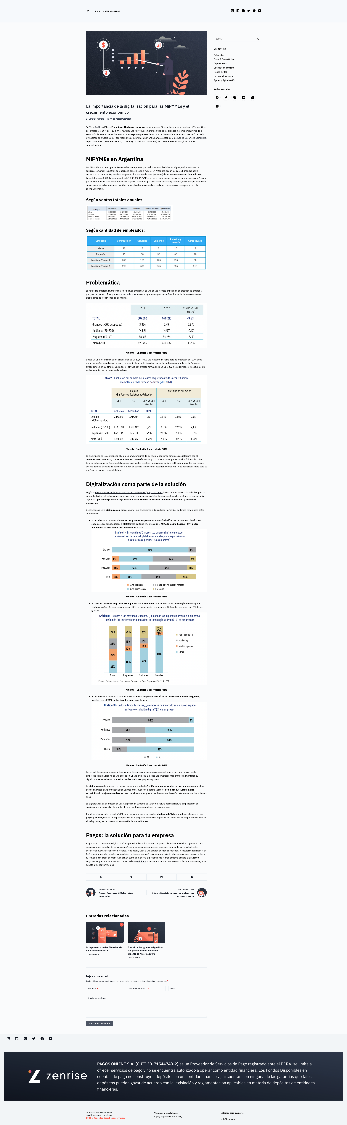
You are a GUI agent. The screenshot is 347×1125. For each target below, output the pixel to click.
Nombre (93, 988)
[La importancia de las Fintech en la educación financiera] (105, 932)
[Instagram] (243, 10)
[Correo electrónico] (191, 877)
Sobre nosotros (111, 11)
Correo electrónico (139, 988)
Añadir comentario (97, 998)
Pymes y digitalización (120, 119)
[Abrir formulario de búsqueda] (87, 11)
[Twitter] (248, 10)
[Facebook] (254, 10)
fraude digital (220, 72)
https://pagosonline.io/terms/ (167, 1116)
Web (172, 988)
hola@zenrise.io (228, 1119)
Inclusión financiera (223, 76)
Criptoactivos (220, 63)
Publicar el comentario (99, 1023)
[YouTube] (259, 10)
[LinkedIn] (238, 10)
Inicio (97, 11)
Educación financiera (224, 67)
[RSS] (232, 10)
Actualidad (219, 55)
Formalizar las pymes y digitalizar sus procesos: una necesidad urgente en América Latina (145, 950)
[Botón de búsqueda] (258, 38)
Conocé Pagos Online (224, 59)
